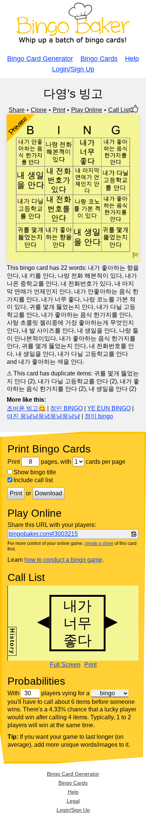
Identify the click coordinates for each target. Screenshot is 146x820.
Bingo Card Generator (40, 58)
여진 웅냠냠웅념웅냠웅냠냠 (43, 416)
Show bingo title (34, 472)
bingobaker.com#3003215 (43, 534)
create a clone (99, 543)
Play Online (86, 110)
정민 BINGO (66, 408)
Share (17, 110)
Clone (39, 110)
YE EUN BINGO (109, 408)
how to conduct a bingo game (63, 560)
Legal (73, 800)
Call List (119, 110)
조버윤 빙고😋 (26, 408)
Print (59, 110)
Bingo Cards (99, 58)
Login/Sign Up (73, 69)
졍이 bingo (99, 416)
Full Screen (65, 665)
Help (132, 58)
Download (48, 493)
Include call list (33, 480)
